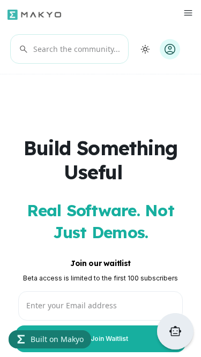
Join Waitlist (101, 339)
